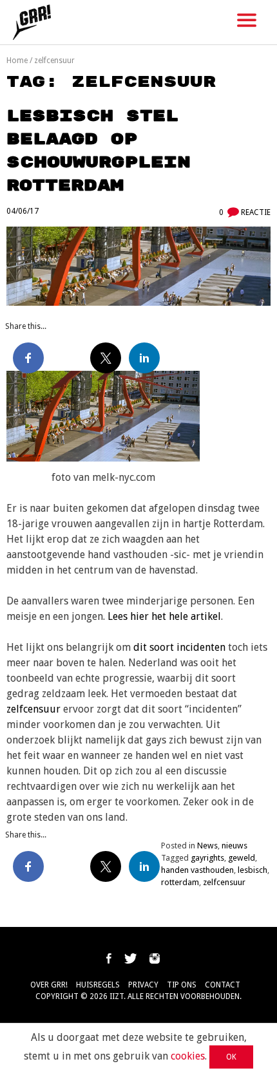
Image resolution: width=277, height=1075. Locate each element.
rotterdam (180, 882)
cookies (188, 1056)
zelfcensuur (33, 709)
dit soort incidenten (179, 647)
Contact (222, 984)
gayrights (207, 858)
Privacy (143, 984)
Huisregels (98, 984)
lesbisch (252, 870)
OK (231, 1056)
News (207, 845)
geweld (241, 858)
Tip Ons (181, 984)
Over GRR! (49, 984)
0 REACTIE (245, 212)
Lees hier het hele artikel (163, 616)
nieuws (234, 845)
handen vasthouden (197, 870)
